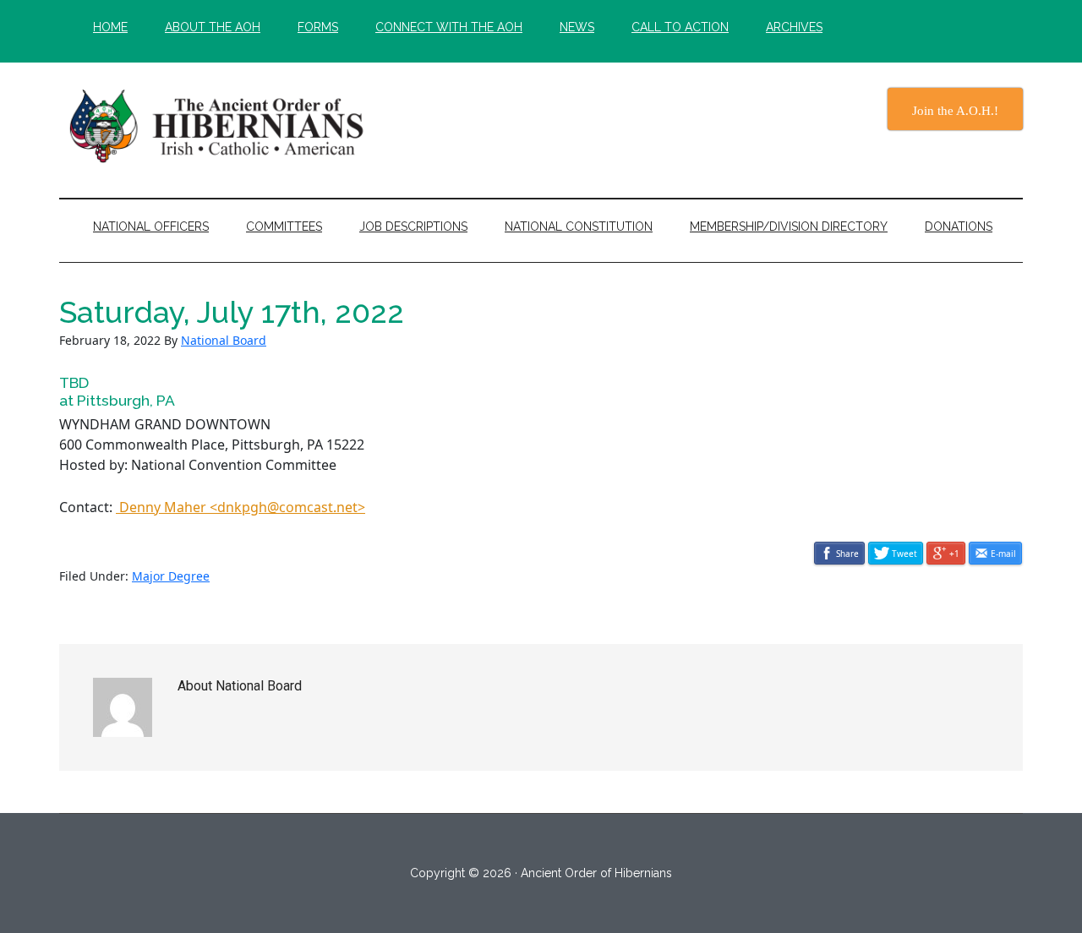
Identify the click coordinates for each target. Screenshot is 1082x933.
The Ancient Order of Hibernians (219, 126)
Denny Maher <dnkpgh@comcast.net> (240, 507)
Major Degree (171, 576)
